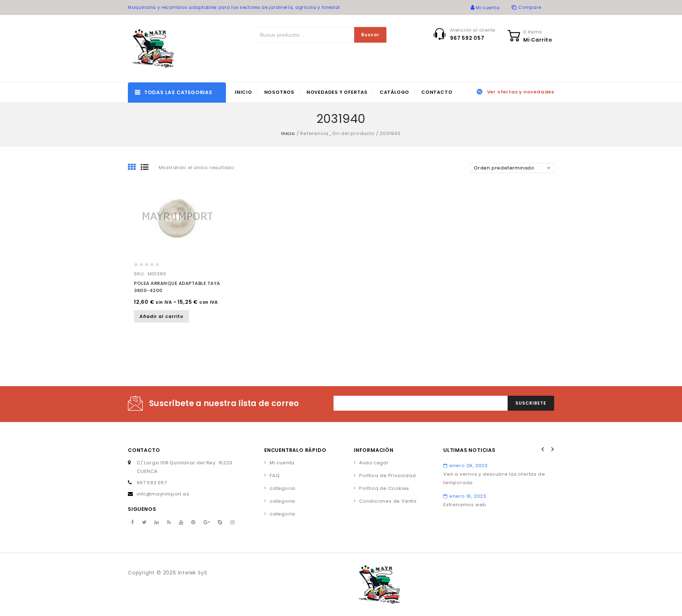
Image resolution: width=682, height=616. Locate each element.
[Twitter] (144, 522)
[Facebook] (132, 522)
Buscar (370, 35)
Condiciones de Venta (388, 501)
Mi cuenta (282, 462)
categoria (282, 488)
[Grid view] (134, 168)
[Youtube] (181, 522)
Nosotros (279, 92)
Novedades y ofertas (337, 92)
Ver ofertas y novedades (520, 91)
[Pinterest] (193, 522)
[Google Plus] (206, 522)
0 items (532, 31)
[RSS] (169, 522)
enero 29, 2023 (468, 465)
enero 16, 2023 (467, 496)
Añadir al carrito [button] (161, 316)
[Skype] (220, 522)
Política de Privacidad (387, 475)
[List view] (147, 168)
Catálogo (394, 92)
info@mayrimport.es (163, 494)
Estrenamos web (464, 504)
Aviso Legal (373, 462)
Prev (542, 449)
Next (552, 449)
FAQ (275, 475)
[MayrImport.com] (154, 48)
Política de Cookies (384, 488)
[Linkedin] (156, 522)
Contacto (436, 92)
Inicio (243, 92)
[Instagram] (232, 522)
